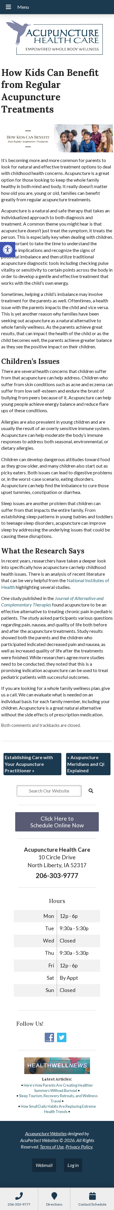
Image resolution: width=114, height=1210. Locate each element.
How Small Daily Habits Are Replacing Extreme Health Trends (58, 1109)
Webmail (44, 1165)
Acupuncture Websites (46, 1133)
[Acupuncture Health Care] (57, 38)
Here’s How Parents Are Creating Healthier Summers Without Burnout (58, 1088)
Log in (73, 1165)
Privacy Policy (78, 1146)
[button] (7, 249)
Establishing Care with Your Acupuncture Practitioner (29, 763)
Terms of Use (52, 1146)
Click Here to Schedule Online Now (57, 822)
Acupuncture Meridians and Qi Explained (85, 763)
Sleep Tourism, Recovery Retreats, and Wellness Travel (58, 1098)
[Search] (91, 791)
